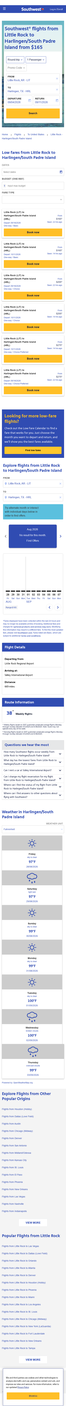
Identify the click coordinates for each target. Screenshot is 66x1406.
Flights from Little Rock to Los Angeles (21, 1304)
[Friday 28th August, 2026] (8, 591)
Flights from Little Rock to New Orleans (21, 1341)
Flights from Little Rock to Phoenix (19, 1290)
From (11, 76)
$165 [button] (37, 47)
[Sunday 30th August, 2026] (18, 591)
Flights (17, 134)
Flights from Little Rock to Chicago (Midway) (24, 1319)
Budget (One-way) (13, 179)
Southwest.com (25, 633)
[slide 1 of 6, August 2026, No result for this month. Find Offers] (33, 536)
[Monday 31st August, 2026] (23, 591)
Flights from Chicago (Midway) (17, 1131)
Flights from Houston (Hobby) (17, 1109)
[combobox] (33, 484)
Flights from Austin (11, 1123)
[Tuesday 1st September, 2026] (28, 591)
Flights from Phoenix (12, 1182)
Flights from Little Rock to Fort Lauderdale (23, 1333)
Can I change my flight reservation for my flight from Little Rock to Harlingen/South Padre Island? (30, 778)
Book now (33, 232)
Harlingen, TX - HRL (19, 91)
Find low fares (33, 450)
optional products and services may (29, 627)
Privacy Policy (23, 1387)
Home (5, 134)
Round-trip (14, 59)
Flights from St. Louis (12, 1167)
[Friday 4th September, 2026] (44, 591)
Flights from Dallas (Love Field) (18, 1116)
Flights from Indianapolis (14, 1211)
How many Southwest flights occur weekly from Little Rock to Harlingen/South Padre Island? (29, 753)
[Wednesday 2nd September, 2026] (33, 591)
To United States (36, 134)
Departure (14, 98)
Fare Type (8, 192)
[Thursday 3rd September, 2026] (39, 591)
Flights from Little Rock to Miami (18, 1297)
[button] (4, 8)
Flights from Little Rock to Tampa (18, 1348)
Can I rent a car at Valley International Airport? (28, 770)
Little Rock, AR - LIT (19, 80)
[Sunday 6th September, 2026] (54, 591)
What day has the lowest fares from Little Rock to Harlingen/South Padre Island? (30, 762)
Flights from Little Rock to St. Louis (19, 1311)
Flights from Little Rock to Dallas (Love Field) (24, 1253)
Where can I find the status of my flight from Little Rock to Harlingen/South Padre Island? (30, 786)
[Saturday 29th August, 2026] (13, 591)
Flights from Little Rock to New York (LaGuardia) (26, 1326)
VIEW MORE (33, 1222)
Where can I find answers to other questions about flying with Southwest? (31, 795)
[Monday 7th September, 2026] (59, 591)
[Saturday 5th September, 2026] (49, 591)
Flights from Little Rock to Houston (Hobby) (24, 1282)
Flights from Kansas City (14, 1160)
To (9, 87)
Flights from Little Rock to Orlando (19, 1260)
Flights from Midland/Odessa (16, 1153)
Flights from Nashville (13, 1204)
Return (39, 98)
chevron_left (5, 536)
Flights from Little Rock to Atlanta (18, 1268)
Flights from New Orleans (15, 1189)
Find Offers (32, 540)
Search (33, 113)
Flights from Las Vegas (13, 1196)
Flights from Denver (12, 1138)
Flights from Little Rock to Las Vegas (20, 1246)
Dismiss (33, 1396)
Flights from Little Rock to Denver (19, 1275)
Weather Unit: (54, 823)
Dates (5, 165)
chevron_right (60, 536)
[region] (33, 1387)
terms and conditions (31, 636)
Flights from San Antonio (14, 1145)
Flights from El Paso (12, 1174)
